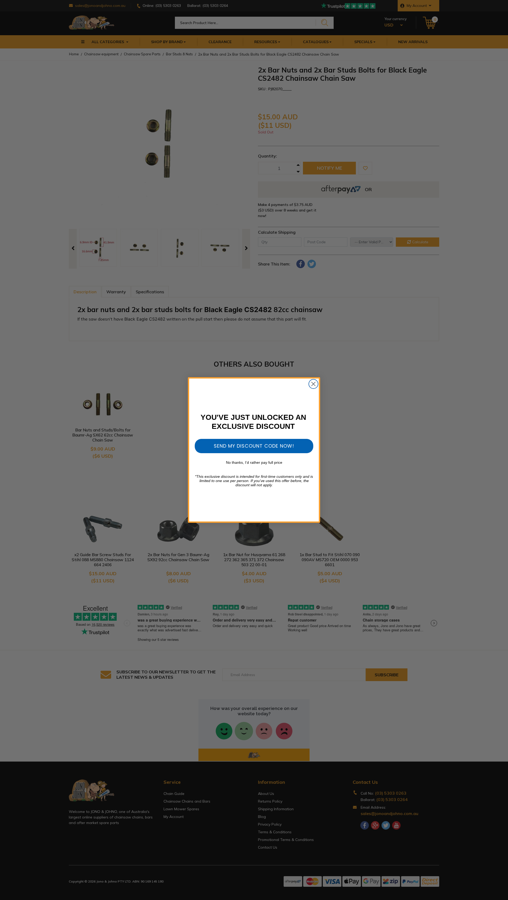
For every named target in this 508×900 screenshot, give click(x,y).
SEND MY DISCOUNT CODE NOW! (254, 446)
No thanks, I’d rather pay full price (254, 462)
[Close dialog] (313, 384)
